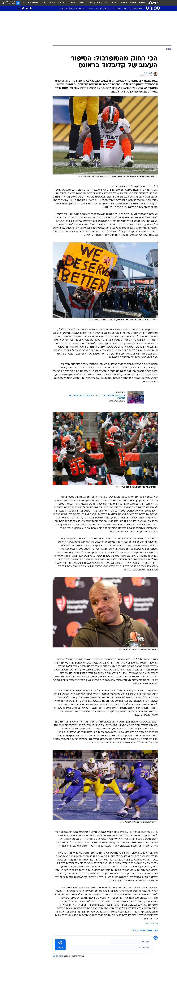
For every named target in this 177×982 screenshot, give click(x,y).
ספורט (133, 3)
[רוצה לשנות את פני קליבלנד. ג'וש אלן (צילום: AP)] (105, 787)
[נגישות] (4, 3)
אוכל (90, 3)
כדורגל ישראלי (121, 8)
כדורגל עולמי (107, 8)
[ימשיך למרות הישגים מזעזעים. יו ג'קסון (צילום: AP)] (105, 614)
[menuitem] (140, 2)
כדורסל (98, 8)
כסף (98, 3)
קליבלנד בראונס (151, 923)
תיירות (73, 3)
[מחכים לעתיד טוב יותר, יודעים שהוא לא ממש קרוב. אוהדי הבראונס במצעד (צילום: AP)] (105, 282)
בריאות (82, 3)
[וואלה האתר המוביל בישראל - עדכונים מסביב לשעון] (153, 2)
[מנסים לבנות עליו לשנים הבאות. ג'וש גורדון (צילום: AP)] (105, 451)
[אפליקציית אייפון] (26, 8)
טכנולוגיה (62, 3)
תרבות (114, 3)
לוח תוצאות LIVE (136, 8)
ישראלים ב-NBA (86, 8)
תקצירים (73, 8)
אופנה (52, 3)
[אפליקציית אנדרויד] (30, 8)
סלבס (105, 3)
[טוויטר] (23, 8)
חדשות (142, 3)
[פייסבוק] (19, 8)
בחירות (123, 3)
